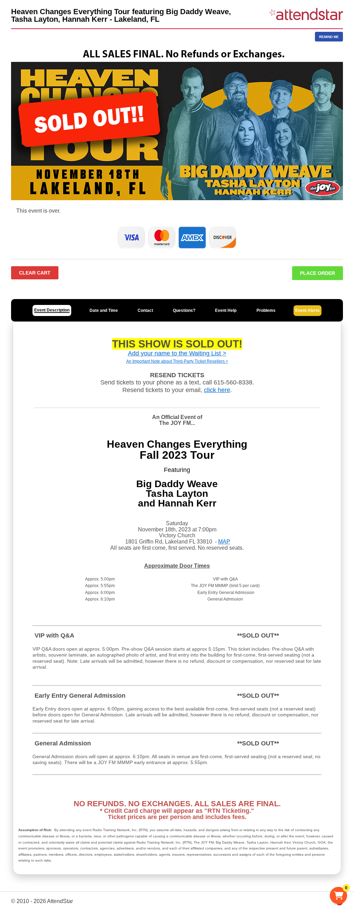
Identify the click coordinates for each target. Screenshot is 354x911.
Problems (266, 310)
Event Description (51, 310)
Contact (145, 310)
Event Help (225, 310)
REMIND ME (329, 37)
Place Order (317, 273)
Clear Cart (34, 273)
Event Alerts (307, 310)
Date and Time (104, 310)
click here (217, 390)
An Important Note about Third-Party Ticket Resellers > (177, 361)
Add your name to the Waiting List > (177, 353)
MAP (224, 542)
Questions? (184, 310)
